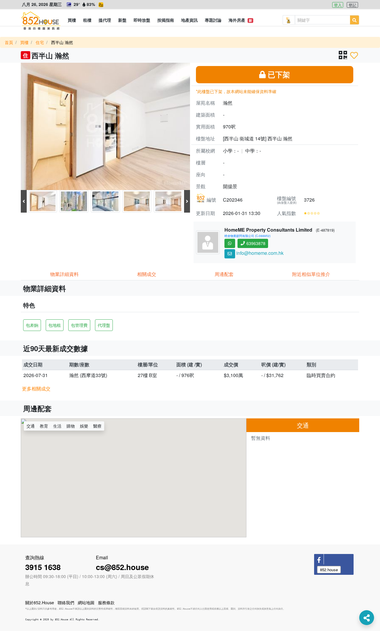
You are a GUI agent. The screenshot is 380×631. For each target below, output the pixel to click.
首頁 (9, 42)
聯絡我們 (66, 602)
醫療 (97, 426)
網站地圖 (86, 602)
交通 (30, 426)
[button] (72, 20)
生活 (57, 426)
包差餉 (32, 325)
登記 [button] (352, 5)
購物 (70, 426)
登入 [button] (338, 5)
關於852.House (39, 602)
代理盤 (104, 325)
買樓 (24, 42)
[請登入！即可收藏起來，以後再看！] (354, 55)
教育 (44, 426)
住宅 (40, 42)
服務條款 (106, 602)
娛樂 (84, 426)
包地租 (54, 325)
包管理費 (79, 325)
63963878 (255, 243)
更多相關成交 (36, 388)
